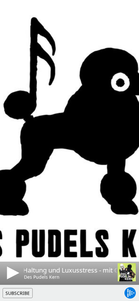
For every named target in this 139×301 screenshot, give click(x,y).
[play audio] (12, 273)
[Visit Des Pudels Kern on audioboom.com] (127, 272)
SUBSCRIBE (17, 293)
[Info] (12, 11)
